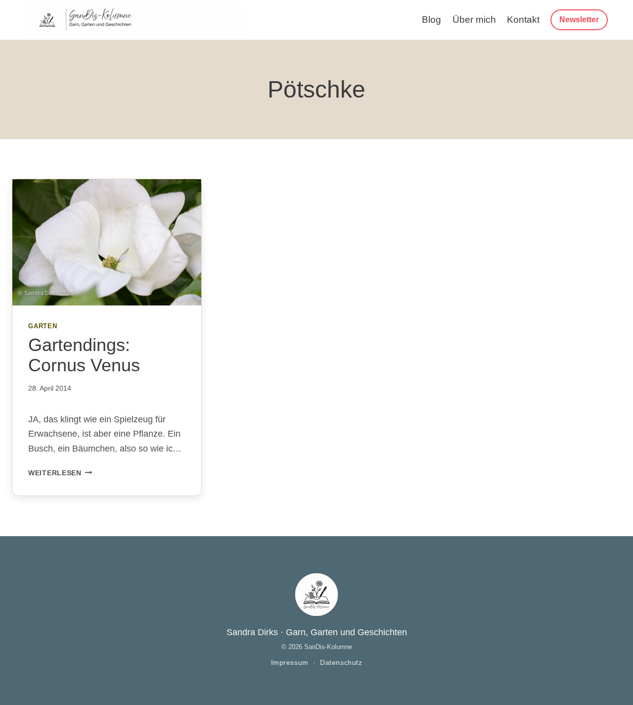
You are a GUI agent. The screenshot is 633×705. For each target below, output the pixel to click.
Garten (42, 326)
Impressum (290, 662)
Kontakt (523, 19)
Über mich (474, 19)
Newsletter (579, 19)
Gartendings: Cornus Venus (84, 355)
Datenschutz (341, 662)
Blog (431, 19)
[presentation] (106, 242)
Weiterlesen (60, 473)
